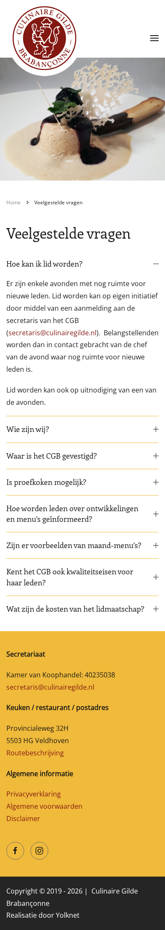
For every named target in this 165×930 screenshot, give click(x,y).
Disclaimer (23, 818)
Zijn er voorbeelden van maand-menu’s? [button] (73, 545)
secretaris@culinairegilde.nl (52, 332)
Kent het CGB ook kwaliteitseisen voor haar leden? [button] (69, 576)
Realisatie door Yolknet (43, 915)
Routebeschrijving (35, 752)
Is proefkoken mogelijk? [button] (46, 482)
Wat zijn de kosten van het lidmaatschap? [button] (76, 609)
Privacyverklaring (33, 794)
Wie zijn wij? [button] (27, 429)
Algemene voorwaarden (44, 806)
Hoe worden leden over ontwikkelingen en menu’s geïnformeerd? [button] (72, 513)
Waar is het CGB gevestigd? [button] (51, 456)
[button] (154, 38)
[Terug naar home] (44, 38)
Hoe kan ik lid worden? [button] (44, 264)
